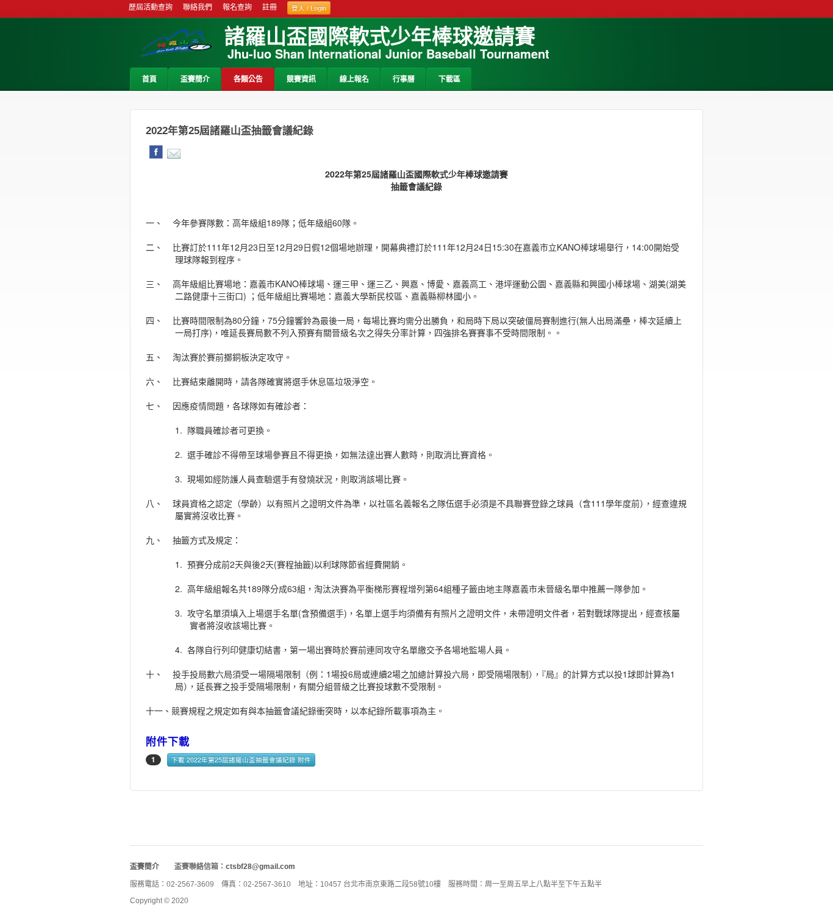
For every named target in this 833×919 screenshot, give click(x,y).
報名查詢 (237, 7)
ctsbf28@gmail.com (260, 866)
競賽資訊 (301, 79)
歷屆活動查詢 (151, 7)
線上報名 (354, 79)
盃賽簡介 (195, 79)
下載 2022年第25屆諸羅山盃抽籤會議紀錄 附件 (241, 759)
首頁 (149, 79)
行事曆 (404, 79)
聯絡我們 (197, 7)
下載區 (449, 79)
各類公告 (248, 79)
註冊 (269, 7)
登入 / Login (308, 8)
